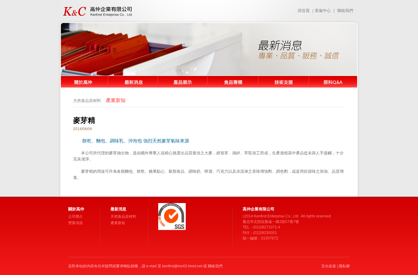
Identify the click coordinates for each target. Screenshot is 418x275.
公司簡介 (75, 216)
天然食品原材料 (87, 100)
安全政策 (328, 266)
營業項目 (75, 223)
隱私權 (344, 266)
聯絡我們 (345, 10)
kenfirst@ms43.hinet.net (182, 266)
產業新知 (117, 223)
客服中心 (323, 10)
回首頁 (304, 10)
